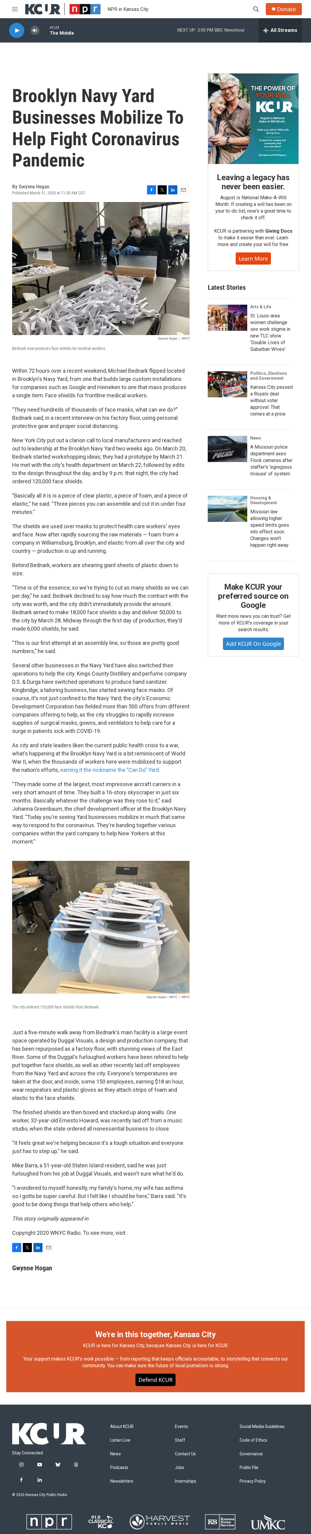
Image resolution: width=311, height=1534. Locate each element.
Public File (249, 1467)
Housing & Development (263, 500)
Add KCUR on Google (253, 643)
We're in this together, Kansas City (155, 1334)
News (255, 438)
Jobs (179, 1467)
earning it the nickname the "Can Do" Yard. (110, 770)
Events (181, 1426)
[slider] (45, 30)
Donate (286, 9)
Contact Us (185, 1454)
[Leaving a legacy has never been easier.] (253, 119)
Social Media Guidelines (262, 1426)
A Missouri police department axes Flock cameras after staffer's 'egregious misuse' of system (271, 460)
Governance (251, 1454)
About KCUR (122, 1426)
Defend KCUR (155, 1379)
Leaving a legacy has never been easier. (253, 182)
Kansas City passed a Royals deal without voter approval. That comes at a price (271, 400)
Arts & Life (260, 306)
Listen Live (120, 1440)
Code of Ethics (253, 1440)
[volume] (35, 30)
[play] (17, 30)
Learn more (253, 258)
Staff (180, 1440)
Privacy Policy (253, 1481)
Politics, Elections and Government (268, 376)
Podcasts (119, 1467)
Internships (185, 1481)
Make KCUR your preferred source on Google (253, 596)
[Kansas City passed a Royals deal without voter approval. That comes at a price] (227, 384)
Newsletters (121, 1481)
